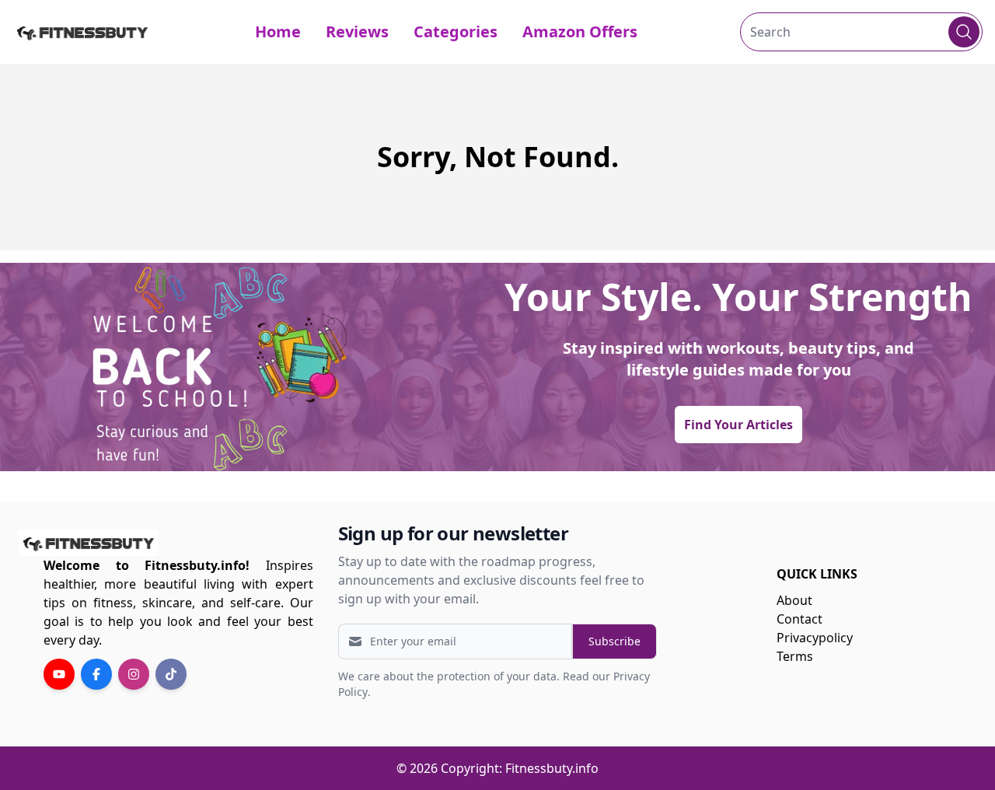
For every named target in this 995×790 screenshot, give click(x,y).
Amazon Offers (579, 31)
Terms (795, 656)
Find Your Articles (738, 424)
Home (278, 31)
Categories (456, 31)
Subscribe (614, 641)
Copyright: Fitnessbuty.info (520, 768)
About (794, 600)
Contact (799, 618)
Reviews (357, 31)
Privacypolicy (815, 637)
